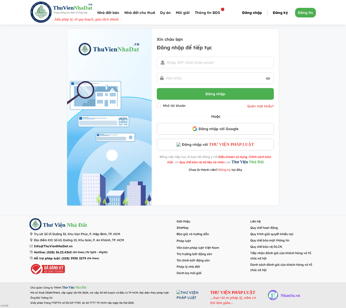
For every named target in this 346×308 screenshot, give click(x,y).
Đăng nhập (252, 12)
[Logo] (41, 13)
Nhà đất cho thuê (139, 12)
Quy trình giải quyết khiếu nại (271, 234)
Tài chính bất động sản (193, 260)
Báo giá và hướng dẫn (193, 234)
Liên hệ (255, 221)
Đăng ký (280, 12)
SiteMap (183, 228)
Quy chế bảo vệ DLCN (266, 247)
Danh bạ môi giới (189, 273)
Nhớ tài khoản (174, 106)
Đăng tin (305, 12)
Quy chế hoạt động (264, 228)
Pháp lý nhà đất (188, 267)
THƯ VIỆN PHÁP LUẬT (231, 144)
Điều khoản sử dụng (232, 157)
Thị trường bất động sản (194, 254)
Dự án (165, 12)
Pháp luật (184, 241)
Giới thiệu (183, 221)
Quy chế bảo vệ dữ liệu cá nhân (202, 162)
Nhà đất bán (108, 12)
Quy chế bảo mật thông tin (269, 240)
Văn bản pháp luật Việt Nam (198, 248)
